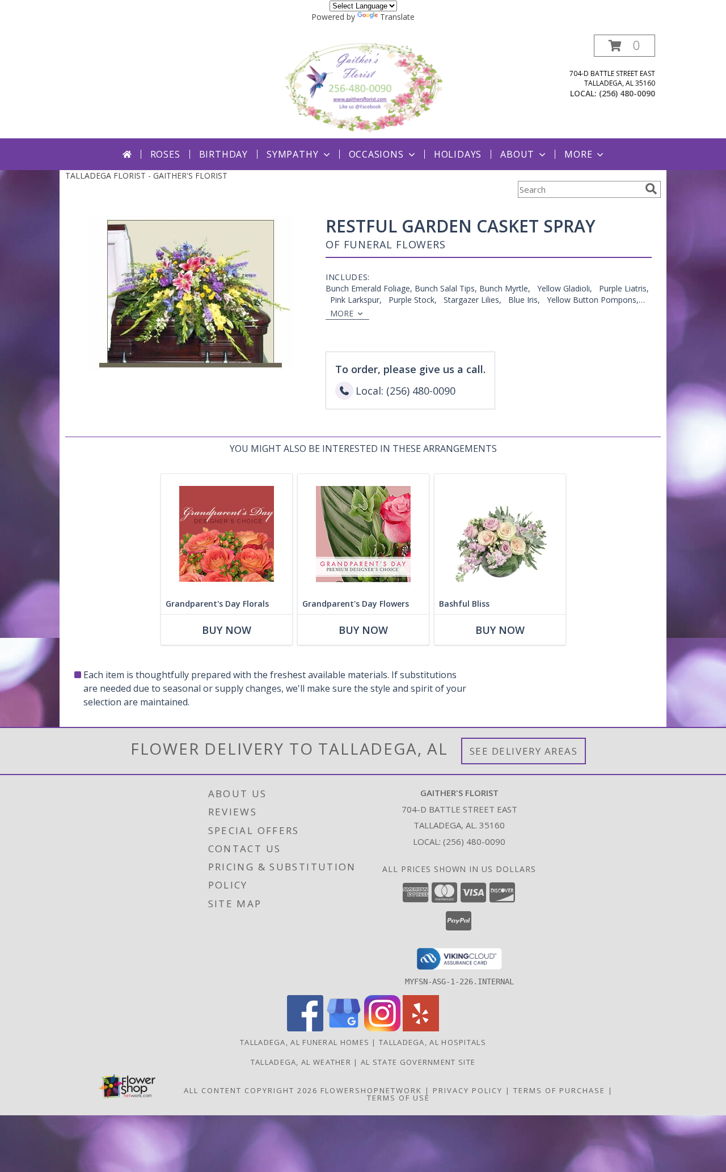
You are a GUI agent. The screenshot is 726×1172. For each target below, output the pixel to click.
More (578, 154)
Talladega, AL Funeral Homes (304, 1042)
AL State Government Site (418, 1062)
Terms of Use (398, 1098)
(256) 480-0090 (627, 93)
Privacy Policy (468, 1090)
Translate (397, 16)
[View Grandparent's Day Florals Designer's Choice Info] (226, 534)
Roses (165, 154)
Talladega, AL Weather (301, 1062)
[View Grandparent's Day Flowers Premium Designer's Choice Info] (363, 534)
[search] (651, 189)
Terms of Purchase (559, 1090)
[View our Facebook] (305, 1028)
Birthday (223, 154)
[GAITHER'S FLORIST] (364, 86)
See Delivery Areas (524, 751)
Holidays (458, 154)
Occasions (376, 154)
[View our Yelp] (421, 1028)
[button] (624, 46)
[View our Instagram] (382, 1028)
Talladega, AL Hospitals (432, 1042)
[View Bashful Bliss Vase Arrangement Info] (499, 534)
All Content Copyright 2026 (251, 1090)
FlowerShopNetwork (371, 1090)
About (517, 154)
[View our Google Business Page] (344, 1028)
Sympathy (292, 154)
